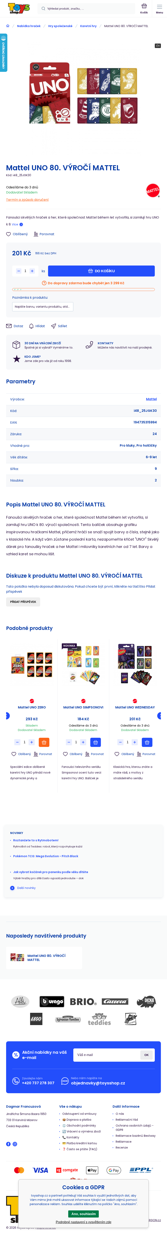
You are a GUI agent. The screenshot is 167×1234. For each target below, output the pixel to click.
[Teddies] (99, 1019)
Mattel (151, 399)
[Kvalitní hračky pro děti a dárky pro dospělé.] (7, 25)
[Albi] (20, 1002)
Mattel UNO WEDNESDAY (135, 707)
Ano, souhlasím (83, 1214)
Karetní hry (88, 26)
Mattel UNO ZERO (32, 707)
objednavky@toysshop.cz (98, 1083)
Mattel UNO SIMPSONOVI (83, 707)
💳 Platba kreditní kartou (79, 1143)
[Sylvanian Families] (68, 1019)
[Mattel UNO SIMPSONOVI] (83, 664)
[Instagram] (15, 1144)
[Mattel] (153, 192)
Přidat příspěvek (23, 601)
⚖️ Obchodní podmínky (79, 1126)
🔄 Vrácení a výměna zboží (81, 1131)
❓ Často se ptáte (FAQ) (79, 1149)
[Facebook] (8, 1144)
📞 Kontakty (70, 1137)
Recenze (122, 1147)
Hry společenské (60, 26)
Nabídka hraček (29, 26)
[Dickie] (146, 1002)
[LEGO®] (36, 1019)
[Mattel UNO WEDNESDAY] (135, 664)
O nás (120, 1114)
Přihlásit (146, 1055)
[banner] (18, 9)
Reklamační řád (127, 1120)
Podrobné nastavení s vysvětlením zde (83, 1222)
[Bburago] (52, 1002)
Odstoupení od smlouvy (79, 1114)
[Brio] (83, 1002)
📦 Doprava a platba (76, 1120)
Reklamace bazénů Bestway (136, 1136)
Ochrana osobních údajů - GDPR (135, 1128)
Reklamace (124, 1142)
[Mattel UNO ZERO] (31, 664)
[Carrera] (115, 1002)
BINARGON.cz (152, 1220)
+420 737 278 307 (38, 1082)
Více (15, 224)
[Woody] (131, 1019)
